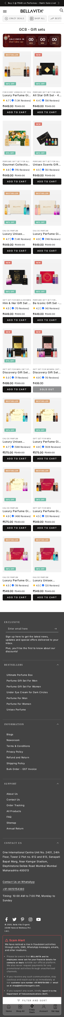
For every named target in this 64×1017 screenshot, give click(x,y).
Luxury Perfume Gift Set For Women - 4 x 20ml (47, 234)
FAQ (9, 816)
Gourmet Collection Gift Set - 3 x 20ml (16, 165)
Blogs (10, 734)
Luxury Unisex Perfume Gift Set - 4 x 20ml (16, 234)
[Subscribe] (56, 629)
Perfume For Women (19, 703)
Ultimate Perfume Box (20, 674)
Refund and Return (18, 757)
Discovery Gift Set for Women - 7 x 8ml (47, 373)
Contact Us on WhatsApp (19, 881)
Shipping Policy (16, 763)
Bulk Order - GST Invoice (22, 769)
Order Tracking (15, 805)
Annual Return (15, 828)
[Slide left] (6, 3)
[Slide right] (58, 3)
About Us (12, 793)
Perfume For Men (17, 698)
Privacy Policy (15, 751)
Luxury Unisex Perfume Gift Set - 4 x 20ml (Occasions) (16, 442)
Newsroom (13, 740)
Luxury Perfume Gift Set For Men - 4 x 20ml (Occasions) (46, 442)
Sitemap (11, 822)
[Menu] (7, 11)
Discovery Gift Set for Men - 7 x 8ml (15, 373)
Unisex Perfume (16, 709)
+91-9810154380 (13, 888)
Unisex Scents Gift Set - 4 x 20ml (45, 165)
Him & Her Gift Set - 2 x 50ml (16, 303)
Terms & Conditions (18, 746)
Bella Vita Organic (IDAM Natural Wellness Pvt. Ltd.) (18, 927)
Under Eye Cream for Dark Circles (27, 692)
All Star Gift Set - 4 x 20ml (47, 95)
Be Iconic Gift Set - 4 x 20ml (46, 303)
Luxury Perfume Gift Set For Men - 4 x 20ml (16, 95)
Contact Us (13, 799)
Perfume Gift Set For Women (24, 686)
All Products (14, 811)
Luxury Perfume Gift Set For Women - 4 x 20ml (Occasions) (17, 511)
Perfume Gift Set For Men (22, 680)
